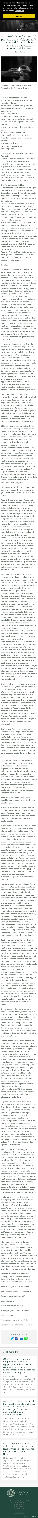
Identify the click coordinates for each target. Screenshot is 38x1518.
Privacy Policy (19, 1513)
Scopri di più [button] (19, 11)
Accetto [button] (19, 16)
